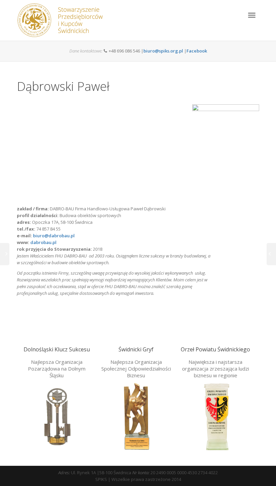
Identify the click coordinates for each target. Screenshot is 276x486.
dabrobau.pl (43, 242)
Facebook (196, 51)
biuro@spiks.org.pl (163, 51)
